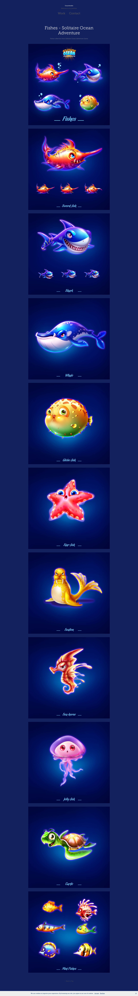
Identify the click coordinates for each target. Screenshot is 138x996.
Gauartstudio (69, 5)
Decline (102, 993)
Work (61, 13)
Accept (97, 993)
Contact (74, 13)
